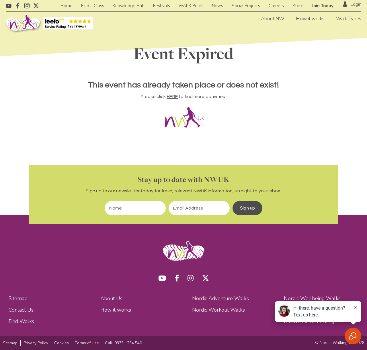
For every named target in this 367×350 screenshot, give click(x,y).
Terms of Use (87, 343)
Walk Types (348, 18)
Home (66, 6)
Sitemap (18, 298)
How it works (310, 18)
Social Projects (246, 6)
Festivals (161, 6)
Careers (276, 6)
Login (356, 4)
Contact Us (21, 309)
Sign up (247, 208)
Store (297, 6)
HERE (172, 96)
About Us (111, 298)
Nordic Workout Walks (218, 309)
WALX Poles (191, 6)
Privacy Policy (36, 343)
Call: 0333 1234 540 (123, 343)
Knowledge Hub (129, 6)
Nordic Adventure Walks (220, 298)
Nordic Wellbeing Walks (312, 298)
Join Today (322, 6)
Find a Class (92, 6)
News (217, 6)
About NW (272, 18)
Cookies (61, 343)
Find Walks (21, 321)
